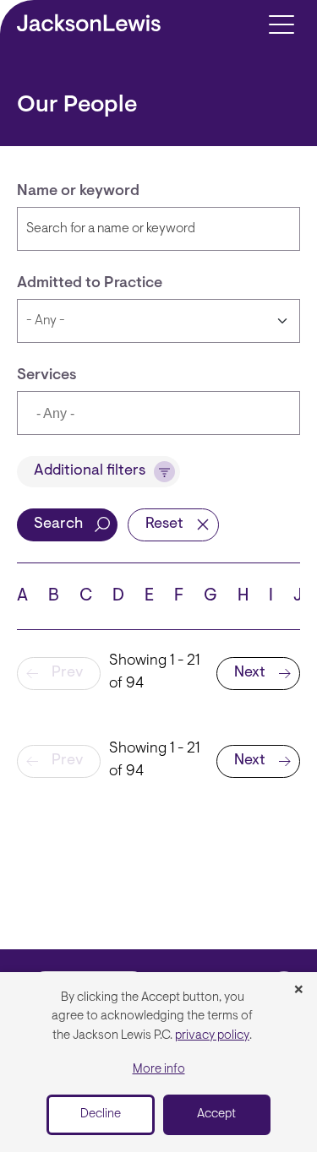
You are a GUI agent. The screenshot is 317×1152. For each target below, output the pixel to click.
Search (58, 524)
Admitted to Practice (89, 283)
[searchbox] (115, 414)
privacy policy (212, 1036)
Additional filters (89, 471)
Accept (216, 1114)
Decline (100, 1114)
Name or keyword (78, 191)
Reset (164, 524)
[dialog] (158, 1062)
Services (47, 375)
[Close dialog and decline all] (298, 990)
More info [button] (159, 1069)
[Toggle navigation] (281, 23)
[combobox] (158, 413)
